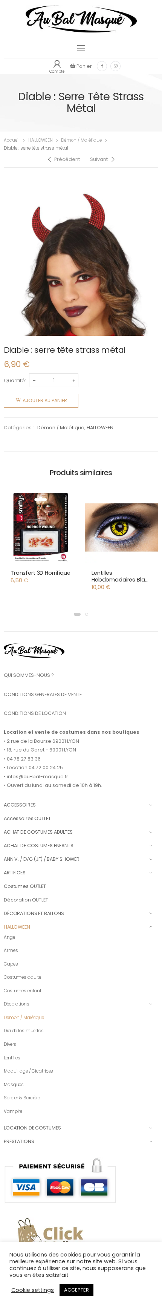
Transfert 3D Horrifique (40, 573)
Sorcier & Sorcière (22, 1098)
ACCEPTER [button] (76, 1289)
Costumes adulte (22, 977)
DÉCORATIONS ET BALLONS (34, 913)
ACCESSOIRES (20, 805)
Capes (11, 964)
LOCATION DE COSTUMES (32, 1128)
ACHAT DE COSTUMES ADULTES (38, 832)
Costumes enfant (22, 991)
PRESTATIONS (19, 1141)
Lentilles (12, 1058)
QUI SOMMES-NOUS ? (29, 675)
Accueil (12, 140)
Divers (10, 1044)
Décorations (16, 1004)
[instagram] (115, 66)
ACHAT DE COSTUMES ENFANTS (38, 845)
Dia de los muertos (24, 1031)
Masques (14, 1085)
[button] (77, 614)
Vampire (13, 1111)
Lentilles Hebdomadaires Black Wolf (121, 579)
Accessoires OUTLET (27, 818)
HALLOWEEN (40, 140)
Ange (9, 937)
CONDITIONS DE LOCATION (35, 713)
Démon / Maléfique (81, 140)
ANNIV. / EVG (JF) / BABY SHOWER (41, 859)
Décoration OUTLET (26, 900)
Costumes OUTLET (25, 886)
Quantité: (15, 380)
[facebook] (102, 66)
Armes (11, 950)
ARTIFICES (15, 872)
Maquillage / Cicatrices (28, 1071)
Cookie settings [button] (32, 1290)
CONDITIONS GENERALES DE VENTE (43, 694)
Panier (83, 66)
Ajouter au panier (45, 400)
